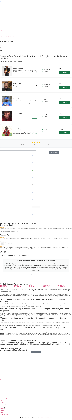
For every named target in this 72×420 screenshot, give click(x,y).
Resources (17, 30)
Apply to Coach (3, 381)
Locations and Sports (4, 398)
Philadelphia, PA (3, 286)
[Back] (1, 39)
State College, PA (62, 286)
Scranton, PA (46, 286)
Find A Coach (3, 30)
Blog (1, 400)
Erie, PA (30, 285)
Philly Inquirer (2, 410)
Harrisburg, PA (46, 285)
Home (1, 379)
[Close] (4, 39)
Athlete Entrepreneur (4, 414)
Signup (1, 389)
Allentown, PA (3, 285)
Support (1, 383)
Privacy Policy (3, 404)
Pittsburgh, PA (17, 286)
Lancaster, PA (61, 285)
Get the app (2, 394)
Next (2, 52)
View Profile (64, 72)
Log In (22, 30)
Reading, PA (31, 286)
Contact (1, 387)
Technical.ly (2, 408)
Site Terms (2, 402)
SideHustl (2, 412)
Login (1, 392)
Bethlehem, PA (17, 285)
